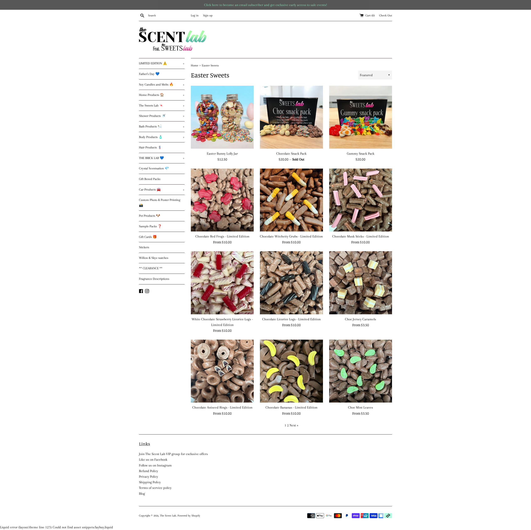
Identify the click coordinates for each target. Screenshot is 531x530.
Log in (195, 15)
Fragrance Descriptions (154, 279)
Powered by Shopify (189, 515)
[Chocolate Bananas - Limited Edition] (291, 371)
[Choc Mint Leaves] (360, 371)
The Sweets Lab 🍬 (162, 105)
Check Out (385, 15)
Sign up (208, 15)
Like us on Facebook (153, 459)
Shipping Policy (150, 482)
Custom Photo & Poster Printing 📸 (159, 202)
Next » (294, 425)
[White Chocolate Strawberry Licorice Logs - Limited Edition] (222, 282)
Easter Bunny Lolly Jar (222, 153)
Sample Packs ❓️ (150, 226)
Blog (142, 494)
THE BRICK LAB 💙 (162, 158)
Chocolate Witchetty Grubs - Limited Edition (291, 236)
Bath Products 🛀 (162, 126)
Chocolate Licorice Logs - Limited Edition (291, 319)
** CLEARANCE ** (150, 268)
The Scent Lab (168, 515)
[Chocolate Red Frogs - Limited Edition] (222, 200)
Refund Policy (148, 471)
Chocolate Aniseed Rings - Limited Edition (222, 407)
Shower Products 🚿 (162, 116)
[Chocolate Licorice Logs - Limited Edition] (291, 282)
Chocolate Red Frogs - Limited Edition (222, 236)
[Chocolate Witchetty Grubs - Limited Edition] (291, 200)
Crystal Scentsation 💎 (154, 168)
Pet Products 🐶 (149, 216)
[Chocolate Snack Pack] (291, 117)
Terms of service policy (155, 488)
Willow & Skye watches (153, 258)
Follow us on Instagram (155, 465)
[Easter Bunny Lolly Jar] (222, 117)
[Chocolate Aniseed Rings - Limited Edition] (222, 371)
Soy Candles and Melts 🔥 (162, 84)
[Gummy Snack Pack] (360, 117)
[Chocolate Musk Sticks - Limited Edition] (360, 200)
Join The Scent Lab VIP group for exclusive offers (173, 454)
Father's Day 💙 (149, 74)
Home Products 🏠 (162, 95)
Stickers (144, 247)
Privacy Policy (148, 477)
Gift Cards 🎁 (148, 237)
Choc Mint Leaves (360, 407)
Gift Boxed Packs (149, 179)
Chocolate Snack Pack (291, 153)
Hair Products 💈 (150, 147)
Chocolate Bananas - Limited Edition (291, 407)
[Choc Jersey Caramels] (360, 282)
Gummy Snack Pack (360, 153)
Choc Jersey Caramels (360, 319)
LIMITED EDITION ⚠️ (162, 63)
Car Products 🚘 (162, 189)
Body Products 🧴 (162, 137)
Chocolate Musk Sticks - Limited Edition (360, 236)
